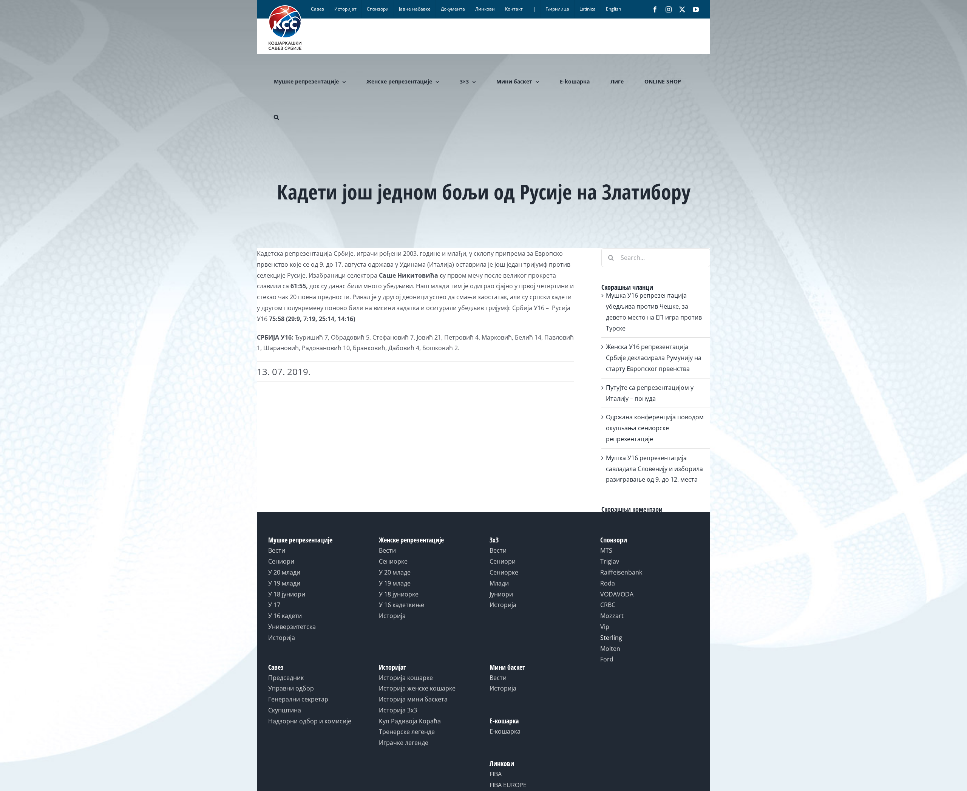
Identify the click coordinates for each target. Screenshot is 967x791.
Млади (499, 583)
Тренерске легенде (407, 732)
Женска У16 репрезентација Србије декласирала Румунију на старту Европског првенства (653, 358)
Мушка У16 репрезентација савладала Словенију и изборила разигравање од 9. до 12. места (654, 469)
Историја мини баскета (413, 699)
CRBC (607, 605)
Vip (604, 627)
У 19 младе (395, 583)
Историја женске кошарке (417, 688)
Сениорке (393, 561)
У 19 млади (284, 583)
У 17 (274, 605)
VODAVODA (616, 594)
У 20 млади (284, 572)
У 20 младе (395, 572)
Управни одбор (291, 688)
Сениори (281, 561)
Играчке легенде (403, 742)
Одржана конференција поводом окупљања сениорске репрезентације (655, 428)
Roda (607, 583)
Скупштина (284, 710)
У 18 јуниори (286, 594)
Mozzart (612, 616)
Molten (610, 648)
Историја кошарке (406, 678)
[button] (276, 117)
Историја (281, 637)
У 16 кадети (285, 616)
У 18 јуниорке (399, 594)
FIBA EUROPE (508, 785)
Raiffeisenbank (621, 572)
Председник (286, 678)
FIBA (496, 774)
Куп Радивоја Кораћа (410, 721)
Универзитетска (292, 627)
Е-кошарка (505, 731)
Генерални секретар (298, 699)
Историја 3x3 (398, 710)
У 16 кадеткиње (401, 605)
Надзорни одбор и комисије (309, 721)
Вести (276, 550)
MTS (606, 550)
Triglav (609, 561)
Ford (606, 659)
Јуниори (501, 594)
